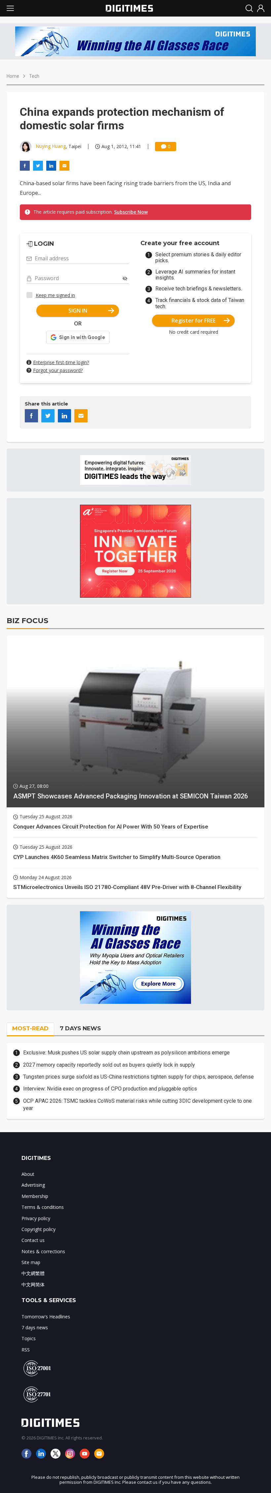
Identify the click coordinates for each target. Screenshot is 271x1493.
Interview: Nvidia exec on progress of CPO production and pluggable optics (110, 1089)
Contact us (33, 1240)
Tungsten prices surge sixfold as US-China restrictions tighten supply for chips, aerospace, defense (138, 1077)
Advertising (33, 1185)
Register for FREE (193, 320)
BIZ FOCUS (27, 620)
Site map (30, 1262)
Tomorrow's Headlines (45, 1316)
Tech (34, 76)
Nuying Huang (51, 146)
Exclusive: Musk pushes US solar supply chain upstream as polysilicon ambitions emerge (126, 1052)
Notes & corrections (43, 1251)
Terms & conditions (42, 1207)
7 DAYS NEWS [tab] (80, 1028)
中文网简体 (33, 1284)
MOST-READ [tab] (30, 1028)
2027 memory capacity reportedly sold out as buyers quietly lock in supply (109, 1065)
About (27, 1174)
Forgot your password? (58, 370)
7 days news (34, 1327)
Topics (28, 1338)
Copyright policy (38, 1229)
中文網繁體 (33, 1273)
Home (13, 76)
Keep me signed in (55, 295)
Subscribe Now (131, 212)
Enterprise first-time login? (61, 362)
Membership (34, 1196)
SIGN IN (77, 310)
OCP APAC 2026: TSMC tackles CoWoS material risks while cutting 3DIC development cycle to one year (137, 1104)
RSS (25, 1349)
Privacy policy (35, 1218)
